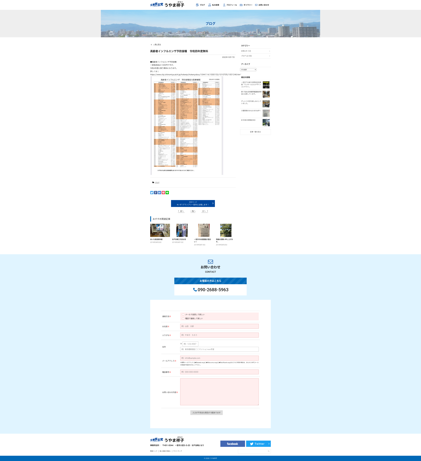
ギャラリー (248, 5)
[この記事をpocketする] (163, 192)
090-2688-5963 (213, 289)
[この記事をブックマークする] (159, 192)
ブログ (202, 5)
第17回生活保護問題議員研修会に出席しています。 (251, 93)
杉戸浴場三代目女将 (179, 239)
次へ (204, 211)
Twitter (260, 444)
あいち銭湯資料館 (156, 239)
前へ (182, 211)
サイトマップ (177, 451)
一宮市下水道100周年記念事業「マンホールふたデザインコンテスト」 (251, 84)
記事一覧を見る (255, 132)
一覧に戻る (157, 44)
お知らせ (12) (246, 51)
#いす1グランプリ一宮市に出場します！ (193, 205)
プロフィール (231, 5)
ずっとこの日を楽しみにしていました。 (251, 102)
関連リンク (153, 451)
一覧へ (193, 211)
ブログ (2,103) (246, 56)
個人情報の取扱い (165, 451)
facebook (232, 444)
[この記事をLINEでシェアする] (167, 192)
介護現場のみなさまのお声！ (251, 110)
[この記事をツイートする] (151, 192)
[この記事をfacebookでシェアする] (155, 192)
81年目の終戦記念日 (248, 120)
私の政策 (215, 5)
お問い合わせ (264, 5)
